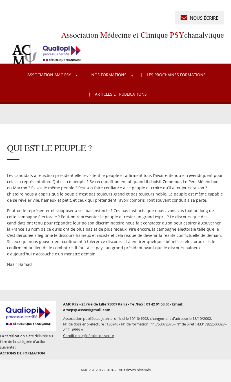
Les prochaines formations (176, 74)
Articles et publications (121, 94)
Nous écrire (204, 18)
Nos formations (108, 74)
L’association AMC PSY (48, 74)
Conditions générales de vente (88, 335)
